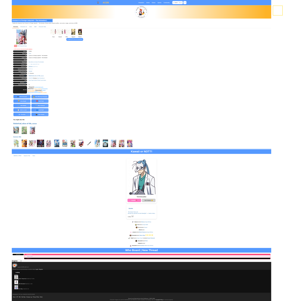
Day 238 (16, 284)
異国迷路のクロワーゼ (33, 66)
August (16, 274)
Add (25, 75)
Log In (185, 2)
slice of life (37, 75)
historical (31, 75)
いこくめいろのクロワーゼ (34, 64)
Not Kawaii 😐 (149, 200)
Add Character (21, 45)
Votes (30, 26)
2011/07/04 (31, 78)
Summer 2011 (17, 137)
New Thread (150, 250)
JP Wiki (38, 80)
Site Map (23, 297)
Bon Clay (20, 288)
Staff (35, 26)
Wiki (20, 297)
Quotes (159, 2)
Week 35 (16, 279)
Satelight (30, 71)
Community (167, 2)
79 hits (49, 20)
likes (129, 216)
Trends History (43, 80)
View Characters (40, 78)
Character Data (42, 26)
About (14, 297)
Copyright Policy (159, 299)
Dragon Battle (145, 224)
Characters (141, 2)
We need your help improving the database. (24, 49)
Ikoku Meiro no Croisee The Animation (36, 62)
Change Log (29, 297)
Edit (15, 45)
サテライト (31, 68)
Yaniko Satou (152, 213)
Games (153, 2)
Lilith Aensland (21, 283)
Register (41, 269)
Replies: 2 (29, 258)
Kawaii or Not (27, 155)
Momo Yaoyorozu (22, 278)
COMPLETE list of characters (74, 39)
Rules (41, 297)
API (17, 297)
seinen (42, 75)
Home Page (31, 80)
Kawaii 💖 (134, 200)
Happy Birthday (148, 221)
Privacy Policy (36, 297)
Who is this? (30, 256)
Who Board (132, 250)
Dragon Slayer (140, 238)
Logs (26, 45)
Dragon (145, 227)
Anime (148, 2)
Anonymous (29, 254)
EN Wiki (35, 80)
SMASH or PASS (17, 155)
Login (37, 269)
